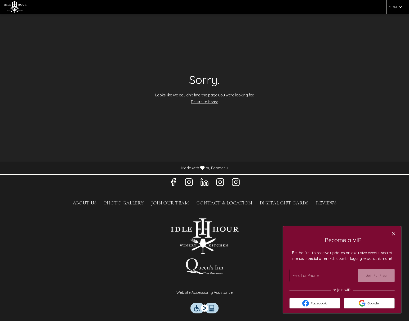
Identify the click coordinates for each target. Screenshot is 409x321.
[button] (396, 7)
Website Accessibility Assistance (204, 292)
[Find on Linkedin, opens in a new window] (204, 183)
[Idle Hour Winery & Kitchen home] (25, 7)
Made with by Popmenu (116, 168)
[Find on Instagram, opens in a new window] (189, 183)
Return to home (204, 101)
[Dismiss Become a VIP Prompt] (393, 234)
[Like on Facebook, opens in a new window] (173, 183)
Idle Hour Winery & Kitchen (204, 236)
